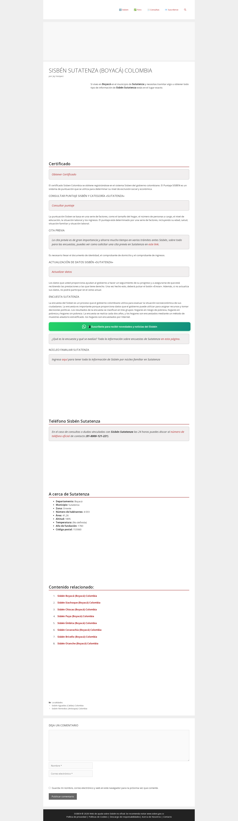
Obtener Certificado (64, 174)
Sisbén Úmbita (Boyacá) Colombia (77, 623)
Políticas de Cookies (98, 816)
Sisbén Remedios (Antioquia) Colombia (69, 708)
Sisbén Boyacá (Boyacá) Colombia (77, 595)
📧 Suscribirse (171, 9)
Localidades (57, 702)
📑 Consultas (153, 9)
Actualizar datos (62, 272)
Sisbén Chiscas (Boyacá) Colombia (77, 609)
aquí (64, 359)
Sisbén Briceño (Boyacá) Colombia (77, 636)
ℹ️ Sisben (123, 9)
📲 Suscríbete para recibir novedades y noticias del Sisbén (122, 326)
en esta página (170, 339)
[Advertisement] (119, 41)
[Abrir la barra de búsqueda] (185, 10)
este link (153, 244)
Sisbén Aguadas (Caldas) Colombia (67, 705)
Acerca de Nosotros (151, 816)
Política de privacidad (76, 816)
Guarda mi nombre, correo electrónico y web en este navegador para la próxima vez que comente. (105, 787)
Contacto (167, 816)
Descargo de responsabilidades (125, 816)
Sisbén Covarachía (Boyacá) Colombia (79, 629)
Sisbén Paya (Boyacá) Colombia (75, 616)
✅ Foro (137, 9)
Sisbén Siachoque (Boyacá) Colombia (78, 602)
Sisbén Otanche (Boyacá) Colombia (77, 643)
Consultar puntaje (63, 205)
